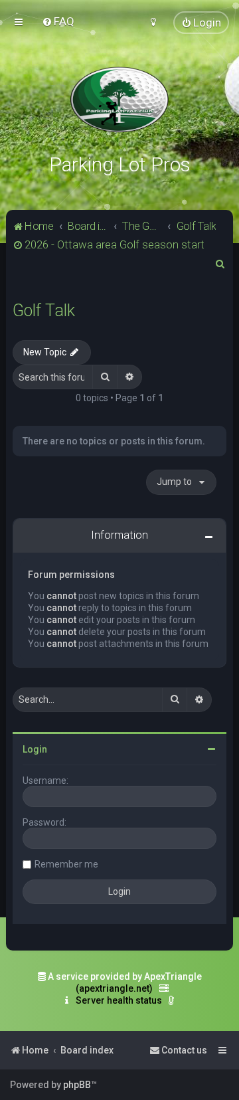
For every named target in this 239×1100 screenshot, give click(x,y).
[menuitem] (58, 21)
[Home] (119, 99)
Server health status (119, 1000)
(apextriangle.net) (114, 988)
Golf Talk (44, 310)
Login (35, 749)
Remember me (66, 864)
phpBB (77, 1084)
